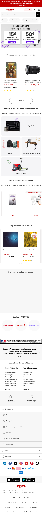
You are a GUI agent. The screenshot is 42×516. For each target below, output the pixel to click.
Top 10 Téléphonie (11, 368)
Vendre (8, 432)
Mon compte (10, 415)
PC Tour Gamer (28, 379)
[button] (21, 3)
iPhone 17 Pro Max (10, 381)
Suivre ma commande (12, 438)
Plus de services (24, 491)
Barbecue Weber (20, 507)
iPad (24, 385)
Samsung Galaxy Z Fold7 (12, 379)
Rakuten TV (11, 491)
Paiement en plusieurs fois (14, 427)
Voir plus (21, 101)
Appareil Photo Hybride (10, 502)
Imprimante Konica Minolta (30, 377)
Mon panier (9, 421)
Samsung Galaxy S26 (11, 372)
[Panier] (38, 9)
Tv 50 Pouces (33, 507)
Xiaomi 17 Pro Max (11, 383)
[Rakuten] (9, 9)
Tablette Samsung (29, 381)
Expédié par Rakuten (35, 185)
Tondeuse (7, 507)
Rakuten (8, 457)
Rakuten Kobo (5, 491)
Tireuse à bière (34, 512)
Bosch (19, 512)
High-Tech (25, 113)
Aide (6, 451)
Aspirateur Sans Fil (9, 512)
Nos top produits (6, 185)
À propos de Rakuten (33, 491)
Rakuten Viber (17, 491)
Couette (35, 502)
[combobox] (18, 15)
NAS (25, 512)
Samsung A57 (9, 375)
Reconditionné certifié (20, 185)
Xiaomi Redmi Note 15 (12, 385)
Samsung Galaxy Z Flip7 (12, 377)
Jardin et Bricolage (14, 113)
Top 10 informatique (30, 368)
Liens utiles (9, 409)
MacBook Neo (27, 372)
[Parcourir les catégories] (3, 9)
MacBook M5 (27, 375)
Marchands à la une (36, 113)
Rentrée (4, 113)
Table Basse (25, 502)
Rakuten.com (21, 495)
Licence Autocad (28, 383)
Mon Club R (9, 444)
